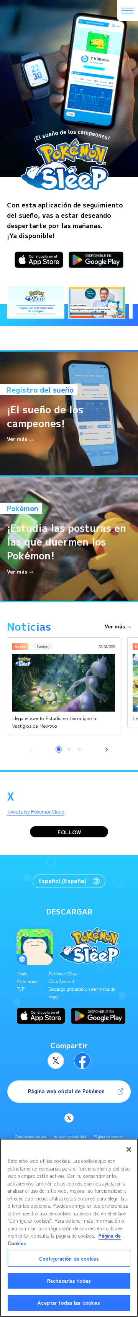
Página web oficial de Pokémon (66, 1091)
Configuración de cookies (69, 1258)
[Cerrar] (128, 1149)
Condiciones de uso (30, 1136)
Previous (32, 749)
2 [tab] (69, 749)
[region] (69, 1228)
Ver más (115, 627)
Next (106, 749)
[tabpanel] (63, 686)
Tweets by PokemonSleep (35, 811)
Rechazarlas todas (69, 1280)
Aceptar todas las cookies (69, 1302)
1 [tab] (59, 749)
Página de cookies (108, 1136)
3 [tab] (79, 749)
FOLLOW (69, 832)
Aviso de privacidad (70, 1136)
